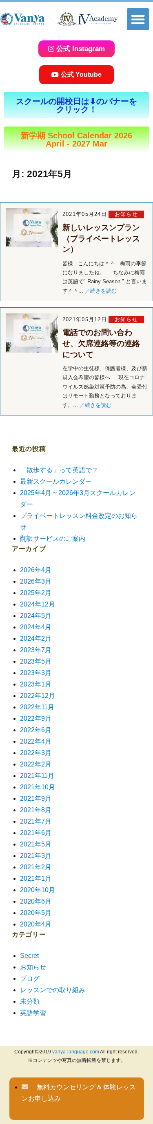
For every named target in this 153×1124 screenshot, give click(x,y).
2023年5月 (35, 661)
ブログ (30, 978)
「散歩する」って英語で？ (59, 469)
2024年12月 (37, 604)
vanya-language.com (75, 1052)
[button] (138, 19)
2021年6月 (35, 832)
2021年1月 (35, 878)
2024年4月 (35, 627)
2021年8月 (35, 809)
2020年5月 (35, 912)
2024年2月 (35, 638)
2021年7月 (35, 821)
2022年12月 (37, 695)
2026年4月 (35, 569)
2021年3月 (35, 855)
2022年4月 (35, 741)
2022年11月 (37, 707)
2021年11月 (37, 775)
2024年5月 (35, 615)
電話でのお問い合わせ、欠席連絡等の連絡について (101, 343)
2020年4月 (35, 924)
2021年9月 (35, 798)
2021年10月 (37, 787)
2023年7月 (35, 649)
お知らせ (126, 214)
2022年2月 (35, 764)
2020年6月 (35, 901)
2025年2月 (35, 592)
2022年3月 (35, 752)
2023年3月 (35, 672)
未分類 (30, 1001)
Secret (29, 955)
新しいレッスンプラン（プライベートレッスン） (101, 238)
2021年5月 (35, 844)
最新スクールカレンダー (56, 481)
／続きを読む (101, 291)
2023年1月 (35, 684)
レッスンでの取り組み (52, 989)
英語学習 (33, 1012)
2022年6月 (35, 729)
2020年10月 (37, 889)
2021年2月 (35, 867)
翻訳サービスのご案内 (52, 538)
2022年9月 (35, 718)
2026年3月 (35, 581)
